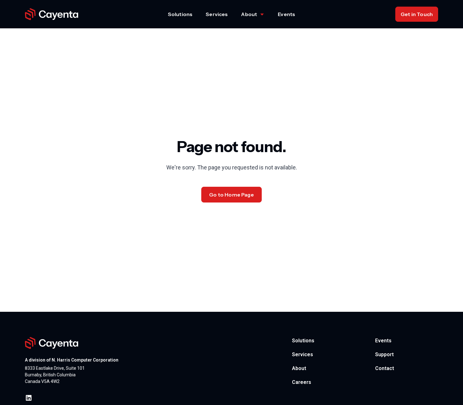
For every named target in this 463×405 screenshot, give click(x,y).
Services (217, 14)
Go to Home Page (231, 194)
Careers (301, 382)
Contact (384, 368)
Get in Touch (417, 14)
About (299, 368)
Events (286, 14)
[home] (51, 14)
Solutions (180, 14)
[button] (253, 14)
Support (384, 354)
